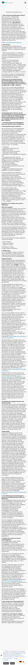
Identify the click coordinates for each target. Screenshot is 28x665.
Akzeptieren (6, 663)
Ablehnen (12, 663)
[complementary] (22, 662)
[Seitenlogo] (7, 2)
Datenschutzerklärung (7, 658)
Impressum (16, 658)
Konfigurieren (5, 660)
